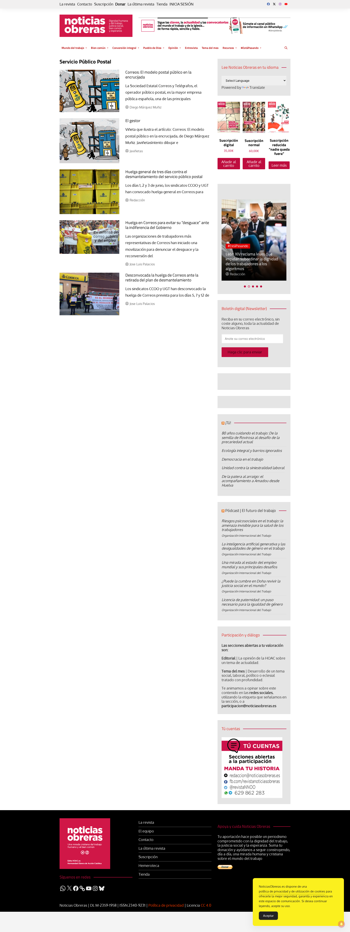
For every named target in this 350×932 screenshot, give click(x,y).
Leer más (279, 165)
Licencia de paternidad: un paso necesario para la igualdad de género (252, 601)
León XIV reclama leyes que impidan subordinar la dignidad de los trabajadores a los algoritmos (252, 261)
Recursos (228, 48)
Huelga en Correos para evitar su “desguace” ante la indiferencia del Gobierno (167, 225)
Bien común (98, 48)
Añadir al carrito (228, 164)
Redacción (137, 200)
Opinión (173, 48)
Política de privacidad (166, 905)
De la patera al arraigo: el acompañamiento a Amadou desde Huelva (250, 480)
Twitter (274, 4)
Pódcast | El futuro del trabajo (250, 510)
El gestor (132, 120)
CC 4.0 (206, 905)
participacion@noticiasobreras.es (249, 706)
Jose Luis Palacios (142, 264)
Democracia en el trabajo (242, 459)
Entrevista (191, 48)
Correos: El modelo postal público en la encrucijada (158, 74)
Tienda (162, 4)
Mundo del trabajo (73, 48)
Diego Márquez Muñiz (145, 107)
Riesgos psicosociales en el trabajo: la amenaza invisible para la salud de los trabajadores (252, 525)
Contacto (84, 4)
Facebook (268, 4)
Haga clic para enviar (245, 352)
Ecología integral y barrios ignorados (252, 450)
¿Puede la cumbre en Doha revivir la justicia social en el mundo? (251, 583)
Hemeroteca (149, 865)
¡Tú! (228, 422)
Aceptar (268, 916)
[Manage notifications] (341, 924)
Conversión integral (124, 48)
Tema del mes (210, 48)
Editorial (228, 658)
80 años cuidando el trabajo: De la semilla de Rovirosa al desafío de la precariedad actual (251, 437)
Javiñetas (136, 151)
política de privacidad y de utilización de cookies (292, 891)
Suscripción (103, 4)
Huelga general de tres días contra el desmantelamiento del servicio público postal (164, 174)
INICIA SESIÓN (181, 4)
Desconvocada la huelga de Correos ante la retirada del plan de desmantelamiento (161, 277)
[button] (245, 286)
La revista (67, 4)
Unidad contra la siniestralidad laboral (253, 467)
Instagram (280, 4)
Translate (257, 87)
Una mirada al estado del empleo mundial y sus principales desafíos (249, 564)
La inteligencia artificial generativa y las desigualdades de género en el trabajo (253, 546)
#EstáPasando (249, 48)
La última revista (141, 4)
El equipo (146, 831)
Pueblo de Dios (152, 48)
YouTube (286, 4)
